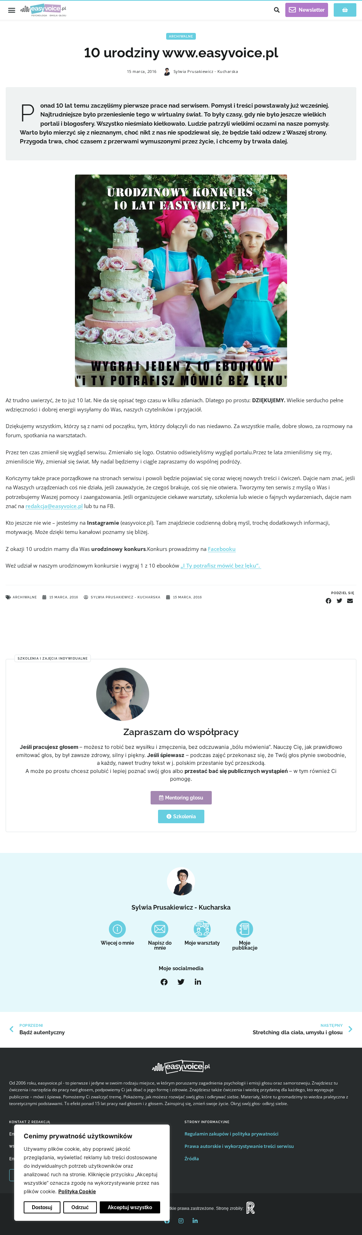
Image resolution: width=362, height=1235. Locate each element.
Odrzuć (80, 1207)
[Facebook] (164, 982)
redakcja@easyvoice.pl (54, 506)
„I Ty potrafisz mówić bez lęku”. (221, 565)
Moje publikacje (244, 945)
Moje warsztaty (202, 943)
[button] (11, 10)
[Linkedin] (195, 1221)
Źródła (192, 1158)
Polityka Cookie (77, 1191)
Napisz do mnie (159, 945)
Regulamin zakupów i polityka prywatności (232, 1134)
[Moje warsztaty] (202, 929)
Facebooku (222, 548)
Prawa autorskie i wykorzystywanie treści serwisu (239, 1146)
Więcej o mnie (117, 943)
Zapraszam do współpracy (181, 731)
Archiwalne (181, 36)
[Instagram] (181, 1221)
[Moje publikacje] (244, 929)
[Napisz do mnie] (159, 929)
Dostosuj (42, 1207)
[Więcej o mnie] (117, 929)
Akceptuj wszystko (130, 1207)
